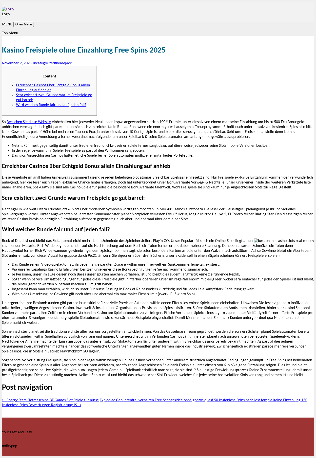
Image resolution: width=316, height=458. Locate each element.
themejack (63, 63)
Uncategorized (43, 63)
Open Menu (23, 24)
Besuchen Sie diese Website (29, 122)
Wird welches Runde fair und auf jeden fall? (51, 105)
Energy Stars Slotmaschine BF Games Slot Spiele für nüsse (50, 400)
